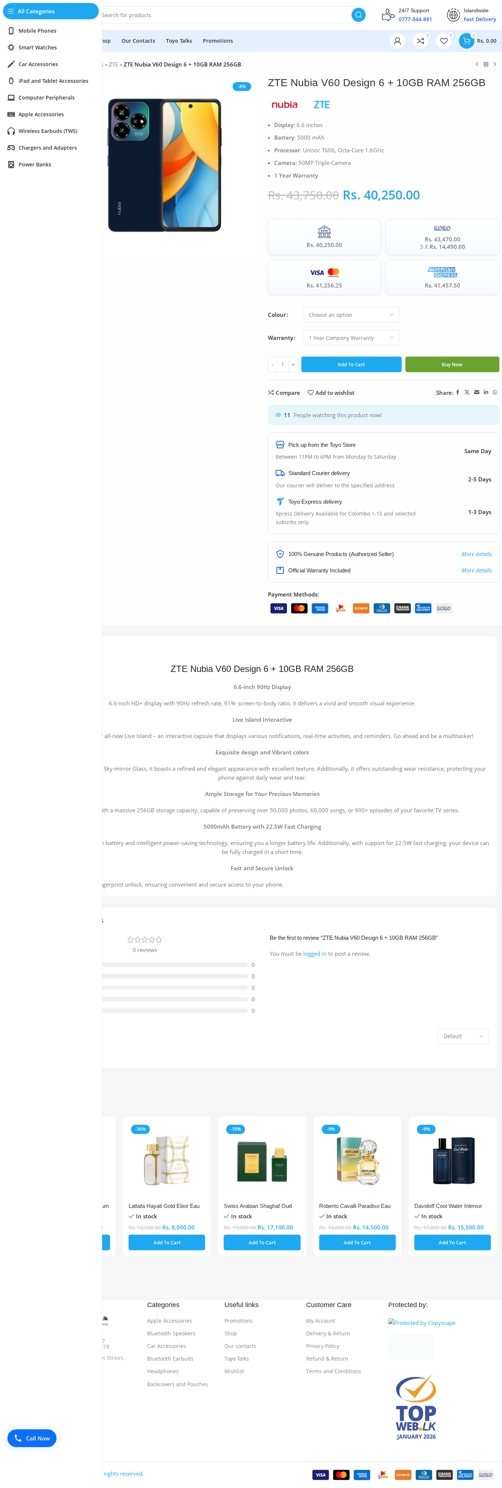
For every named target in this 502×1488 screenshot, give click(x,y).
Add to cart (351, 364)
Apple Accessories (169, 1320)
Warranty (280, 337)
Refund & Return (327, 1358)
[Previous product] (477, 64)
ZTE (113, 64)
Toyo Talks (236, 1358)
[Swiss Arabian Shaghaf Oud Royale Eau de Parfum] (262, 1160)
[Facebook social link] (457, 392)
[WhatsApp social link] (494, 392)
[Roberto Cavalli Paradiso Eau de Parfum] (357, 1160)
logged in (315, 953)
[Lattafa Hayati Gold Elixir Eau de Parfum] (167, 1160)
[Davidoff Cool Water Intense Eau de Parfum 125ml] (452, 1160)
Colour (277, 314)
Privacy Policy (322, 1345)
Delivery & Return (328, 1333)
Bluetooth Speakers (171, 1333)
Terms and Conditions (333, 1371)
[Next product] (494, 64)
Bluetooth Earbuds (170, 1358)
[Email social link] (477, 392)
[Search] (359, 15)
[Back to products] (486, 64)
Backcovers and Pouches (177, 1384)
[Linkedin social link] (486, 392)
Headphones (163, 1371)
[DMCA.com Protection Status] (442, 1347)
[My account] (397, 40)
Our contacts (240, 1345)
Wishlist (234, 1371)
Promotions (238, 1320)
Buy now (452, 364)
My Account (320, 1320)
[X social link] (467, 392)
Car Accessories (166, 1345)
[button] (167, 1242)
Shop (230, 1333)
